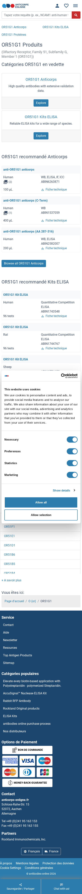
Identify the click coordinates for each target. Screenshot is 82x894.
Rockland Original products (21, 708)
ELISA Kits (10, 716)
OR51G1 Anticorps (41, 79)
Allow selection (41, 514)
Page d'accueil (14, 601)
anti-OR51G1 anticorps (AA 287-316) (28, 231)
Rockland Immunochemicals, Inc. (24, 839)
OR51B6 (9, 554)
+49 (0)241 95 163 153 (21, 821)
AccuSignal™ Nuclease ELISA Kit (25, 693)
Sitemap (8, 663)
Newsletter (10, 640)
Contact (8, 625)
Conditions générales (39, 868)
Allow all (41, 502)
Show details (61, 490)
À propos (6, 863)
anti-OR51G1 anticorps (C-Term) (25, 200)
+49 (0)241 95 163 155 (22, 826)
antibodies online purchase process (27, 723)
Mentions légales (27, 863)
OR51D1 (9, 545)
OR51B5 (9, 564)
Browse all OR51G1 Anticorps (23, 263)
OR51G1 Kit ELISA (15, 295)
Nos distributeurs (14, 731)
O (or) (32, 601)
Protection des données (58, 863)
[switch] (72, 451)
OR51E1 (9, 536)
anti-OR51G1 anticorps (18, 169)
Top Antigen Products (17, 655)
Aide (6, 632)
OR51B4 (9, 573)
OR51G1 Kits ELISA (41, 117)
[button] (11, 580)
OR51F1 (9, 526)
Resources (10, 648)
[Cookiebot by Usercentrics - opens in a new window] (61, 375)
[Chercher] (76, 15)
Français (34, 851)
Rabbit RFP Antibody (17, 701)
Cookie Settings (10, 868)
